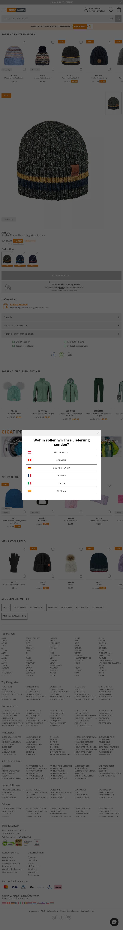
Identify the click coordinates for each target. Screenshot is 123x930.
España (61, 491)
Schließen (98, 433)
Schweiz (61, 460)
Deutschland (61, 467)
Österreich (61, 452)
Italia (61, 483)
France (61, 475)
